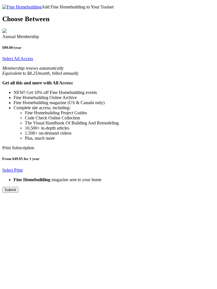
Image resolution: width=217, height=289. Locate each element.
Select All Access (17, 58)
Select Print (12, 170)
